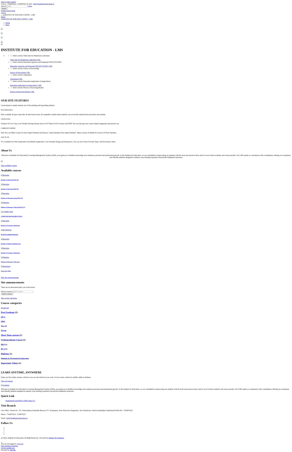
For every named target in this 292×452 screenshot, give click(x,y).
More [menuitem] (7, 25)
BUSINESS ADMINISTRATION (9, 234)
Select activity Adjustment (22, 75)
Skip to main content (8, 2)
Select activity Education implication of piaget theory (32, 81)
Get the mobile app (8, 448)
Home (3, 17)
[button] (30, 6)
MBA (3, 321)
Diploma (5, 354)
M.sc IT (4, 326)
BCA (3, 349)
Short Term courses (10, 335)
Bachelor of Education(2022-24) (10, 180)
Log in (3, 13)
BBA (3, 344)
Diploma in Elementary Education (10, 262)
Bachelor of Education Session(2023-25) (12, 198)
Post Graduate (7, 312)
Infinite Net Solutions (56, 438)
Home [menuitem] (7, 23)
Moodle (13, 450)
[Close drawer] (2, 15)
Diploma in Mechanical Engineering (15, 358)
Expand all (5, 308)
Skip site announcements (10, 278)
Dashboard (9, 401)
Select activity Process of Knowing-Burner (28, 88)
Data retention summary (9, 446)
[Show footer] (2, 442)
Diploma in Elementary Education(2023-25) (13, 207)
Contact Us (31, 401)
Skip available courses (9, 166)
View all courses (7, 381)
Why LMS (23, 401)
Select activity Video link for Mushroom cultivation (31, 56)
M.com (3, 330)
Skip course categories (9, 298)
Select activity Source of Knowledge (26, 68)
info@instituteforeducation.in (43, 4)
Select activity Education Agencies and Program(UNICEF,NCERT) (37, 62)
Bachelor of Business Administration (11, 243)
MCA (3, 317)
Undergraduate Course (11, 340)
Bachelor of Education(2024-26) (10, 189)
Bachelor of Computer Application (10, 225)
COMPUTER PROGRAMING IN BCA (11, 216)
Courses (16, 401)
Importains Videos (6, 271)
